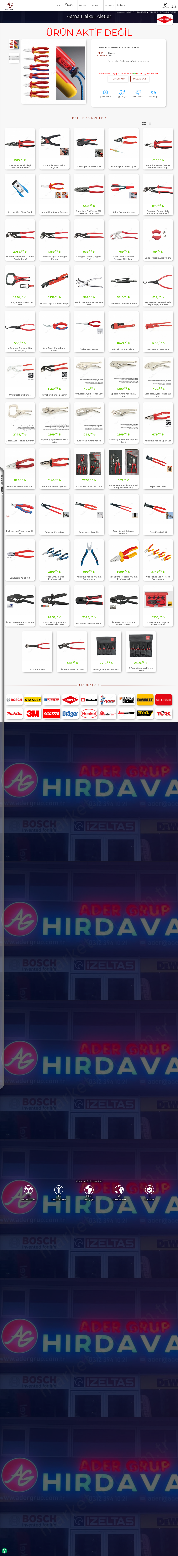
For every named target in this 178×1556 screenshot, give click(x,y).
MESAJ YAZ (139, 79)
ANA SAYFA (57, 5)
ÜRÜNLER (82, 5)
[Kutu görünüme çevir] (143, 125)
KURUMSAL (109, 5)
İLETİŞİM (120, 5)
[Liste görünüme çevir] (148, 125)
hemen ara (118, 79)
